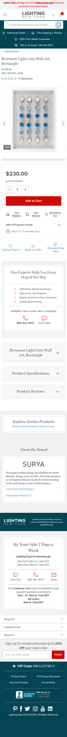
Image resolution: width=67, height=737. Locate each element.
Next (63, 123)
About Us (9, 635)
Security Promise (19, 682)
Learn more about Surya (20, 489)
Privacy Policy (18, 676)
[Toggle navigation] (5, 14)
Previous (4, 123)
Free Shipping (16, 214)
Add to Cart (33, 200)
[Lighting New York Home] (33, 14)
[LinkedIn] (50, 708)
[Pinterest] (15, 708)
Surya (8, 69)
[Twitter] (27, 708)
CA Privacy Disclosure (48, 676)
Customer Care (12, 627)
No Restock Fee (55, 214)
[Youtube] (43, 708)
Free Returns (36, 214)
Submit (58, 655)
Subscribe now (45, 3)
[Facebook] (21, 708)
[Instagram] (35, 708)
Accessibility (48, 682)
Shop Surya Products (18, 495)
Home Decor (12, 51)
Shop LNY (9, 619)
